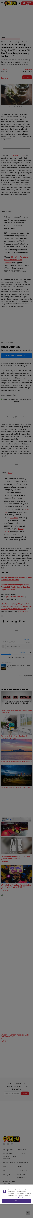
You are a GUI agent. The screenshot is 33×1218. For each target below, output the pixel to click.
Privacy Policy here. (20, 1197)
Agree (16, 1201)
